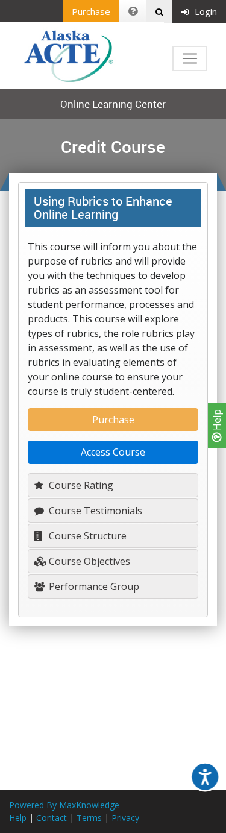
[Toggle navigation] (189, 58)
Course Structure (86, 535)
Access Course (113, 452)
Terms (89, 817)
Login (206, 11)
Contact (51, 817)
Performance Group (92, 586)
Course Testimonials (94, 510)
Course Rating (79, 485)
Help (217, 421)
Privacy (125, 817)
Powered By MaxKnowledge (64, 805)
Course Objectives (88, 561)
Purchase (91, 11)
